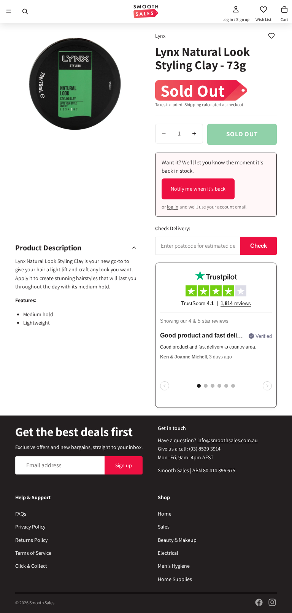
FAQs (20, 513)
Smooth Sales (41, 602)
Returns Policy (31, 539)
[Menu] (8, 11)
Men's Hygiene (174, 565)
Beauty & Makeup (177, 539)
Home (164, 513)
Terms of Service (33, 552)
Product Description (48, 248)
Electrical (168, 552)
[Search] (25, 11)
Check (258, 245)
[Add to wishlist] (271, 35)
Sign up (123, 465)
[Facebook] (258, 602)
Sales (164, 526)
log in (172, 207)
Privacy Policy (30, 526)
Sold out (242, 134)
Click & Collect (31, 565)
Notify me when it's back (198, 188)
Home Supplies (175, 579)
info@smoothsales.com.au (227, 440)
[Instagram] (272, 602)
